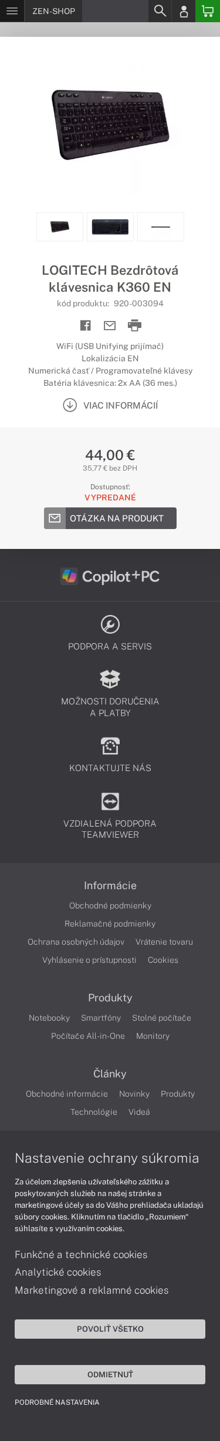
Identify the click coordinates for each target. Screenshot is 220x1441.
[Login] (183, 11)
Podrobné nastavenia (57, 1402)
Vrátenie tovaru (164, 941)
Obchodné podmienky (110, 905)
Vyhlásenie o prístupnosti (89, 960)
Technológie (93, 1112)
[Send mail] (110, 326)
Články (110, 1074)
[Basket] (207, 11)
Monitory (153, 1036)
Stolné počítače (161, 1017)
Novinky (134, 1093)
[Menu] (12, 11)
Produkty (110, 998)
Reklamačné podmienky (110, 923)
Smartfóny (101, 1017)
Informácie (110, 885)
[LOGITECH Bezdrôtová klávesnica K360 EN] (110, 124)
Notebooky (49, 1017)
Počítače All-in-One (88, 1036)
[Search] (159, 11)
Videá (139, 1112)
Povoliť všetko (110, 1328)
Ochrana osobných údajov (76, 941)
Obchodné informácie (67, 1093)
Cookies (163, 960)
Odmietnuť (110, 1374)
